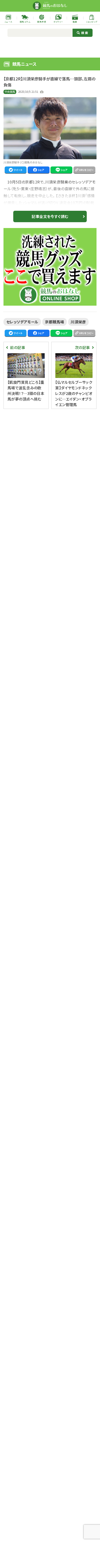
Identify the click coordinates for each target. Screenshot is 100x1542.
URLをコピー (86, 170)
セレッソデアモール (22, 322)
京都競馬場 (54, 322)
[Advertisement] (50, 46)
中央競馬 (10, 91)
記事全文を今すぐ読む (50, 216)
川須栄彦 (78, 322)
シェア (41, 170)
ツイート (18, 170)
